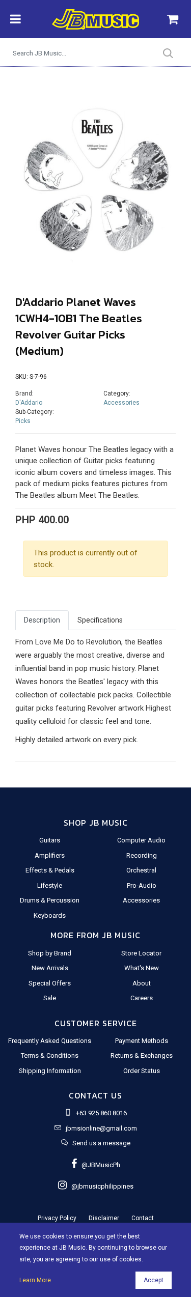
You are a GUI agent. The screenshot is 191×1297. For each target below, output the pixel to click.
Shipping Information (50, 1071)
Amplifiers (50, 855)
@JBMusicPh (98, 1165)
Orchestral (141, 870)
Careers (141, 998)
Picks (23, 421)
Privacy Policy (57, 1218)
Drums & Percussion (49, 900)
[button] (27, 180)
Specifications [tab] (100, 620)
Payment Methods (141, 1041)
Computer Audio (141, 840)
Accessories (121, 402)
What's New (141, 968)
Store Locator (141, 953)
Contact (142, 1218)
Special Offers (50, 983)
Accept (153, 1280)
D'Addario (28, 402)
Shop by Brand (49, 953)
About (141, 983)
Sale (49, 998)
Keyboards (50, 915)
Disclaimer (104, 1218)
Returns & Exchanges (142, 1055)
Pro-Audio (141, 885)
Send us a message (101, 1143)
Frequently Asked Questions (49, 1041)
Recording (141, 855)
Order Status (141, 1071)
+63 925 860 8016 (101, 1113)
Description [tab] (42, 620)
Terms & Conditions (49, 1055)
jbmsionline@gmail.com (101, 1128)
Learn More (35, 1280)
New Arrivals (50, 968)
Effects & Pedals (49, 870)
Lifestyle (49, 885)
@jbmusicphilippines (100, 1186)
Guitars (49, 840)
